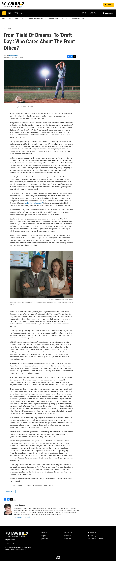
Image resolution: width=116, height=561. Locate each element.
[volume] (9, 13)
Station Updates (45, 540)
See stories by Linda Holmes (24, 517)
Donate (109, 5)
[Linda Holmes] (8, 509)
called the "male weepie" (34, 203)
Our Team (43, 537)
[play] (4, 13)
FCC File (90, 535)
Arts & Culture (8, 28)
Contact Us (67, 535)
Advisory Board (45, 538)
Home (4, 19)
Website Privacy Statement (96, 538)
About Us (43, 535)
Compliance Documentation (96, 537)
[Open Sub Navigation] (13, 19)
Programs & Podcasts (36, 19)
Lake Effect (19, 19)
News (10, 19)
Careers (66, 537)
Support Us (67, 538)
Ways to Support (78, 19)
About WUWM (53, 19)
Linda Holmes (13, 55)
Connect (65, 19)
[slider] (12, 13)
